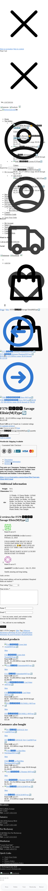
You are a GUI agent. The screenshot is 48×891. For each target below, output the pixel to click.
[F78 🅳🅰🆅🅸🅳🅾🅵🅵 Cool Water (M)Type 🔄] (20, 684)
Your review (5, 589)
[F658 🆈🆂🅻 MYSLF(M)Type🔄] (26, 147)
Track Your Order (10, 217)
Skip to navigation (6, 49)
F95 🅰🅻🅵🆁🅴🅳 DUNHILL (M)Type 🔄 (20, 714)
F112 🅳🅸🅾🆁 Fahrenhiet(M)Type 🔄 (18, 674)
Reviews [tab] (8, 464)
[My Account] (24, 163)
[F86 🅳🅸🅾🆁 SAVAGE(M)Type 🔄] (18, 786)
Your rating (4, 585)
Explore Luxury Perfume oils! (10, 869)
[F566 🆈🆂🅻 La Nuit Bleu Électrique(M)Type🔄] (20, 753)
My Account (8, 172)
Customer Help (9, 233)
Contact (7, 231)
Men (15, 150)
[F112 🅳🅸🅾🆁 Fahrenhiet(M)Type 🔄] (19, 665)
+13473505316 (8, 102)
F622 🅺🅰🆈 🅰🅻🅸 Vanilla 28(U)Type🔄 (29, 186)
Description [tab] (8, 460)
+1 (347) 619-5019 (10, 837)
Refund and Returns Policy (14, 863)
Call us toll (4, 242)
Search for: (4, 168)
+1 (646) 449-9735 (10, 849)
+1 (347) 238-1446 (10, 825)
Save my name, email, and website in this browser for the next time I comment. (16, 618)
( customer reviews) (7, 426)
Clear (18, 428)
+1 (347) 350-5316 (10, 813)
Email (2, 612)
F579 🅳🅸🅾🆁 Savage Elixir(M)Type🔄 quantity (18, 431)
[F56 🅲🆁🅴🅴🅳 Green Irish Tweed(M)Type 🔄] (20, 647)
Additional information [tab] (12, 462)
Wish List (7, 225)
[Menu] (1, 110)
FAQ (6, 859)
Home (2, 310)
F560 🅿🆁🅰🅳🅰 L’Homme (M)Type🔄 (19, 780)
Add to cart (4, 435)
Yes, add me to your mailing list (13, 623)
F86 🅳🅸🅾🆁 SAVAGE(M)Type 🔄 (17, 795)
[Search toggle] (1, 165)
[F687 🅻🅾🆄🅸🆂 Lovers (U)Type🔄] (27, 161)
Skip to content (18, 49)
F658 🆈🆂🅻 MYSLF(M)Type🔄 (25, 155)
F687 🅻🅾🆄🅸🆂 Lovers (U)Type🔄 (27, 170)
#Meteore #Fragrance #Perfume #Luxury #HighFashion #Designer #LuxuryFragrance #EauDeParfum (16, 632)
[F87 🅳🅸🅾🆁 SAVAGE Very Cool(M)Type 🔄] (20, 732)
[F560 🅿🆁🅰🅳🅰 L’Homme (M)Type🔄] (20, 772)
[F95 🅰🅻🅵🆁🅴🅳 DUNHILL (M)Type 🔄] (20, 705)
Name (3, 608)
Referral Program (10, 229)
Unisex (15, 132)
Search (31, 168)
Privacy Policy (9, 861)
